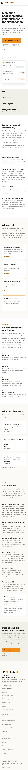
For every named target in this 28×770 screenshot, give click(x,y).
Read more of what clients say (9, 467)
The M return (5, 731)
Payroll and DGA (6, 702)
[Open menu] (25, 2)
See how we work (9, 50)
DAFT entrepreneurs (7, 717)
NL (21, 2)
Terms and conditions (7, 749)
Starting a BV (5, 706)
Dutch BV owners (6, 724)
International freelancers (8, 720)
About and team (6, 738)
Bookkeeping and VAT (7, 699)
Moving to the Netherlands (9, 728)
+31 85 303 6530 (7, 685)
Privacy (4, 753)
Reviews (4, 742)
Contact (4, 746)
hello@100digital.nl (7, 688)
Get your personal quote (11, 40)
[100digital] (7, 3)
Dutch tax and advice (7, 695)
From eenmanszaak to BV (8, 709)
